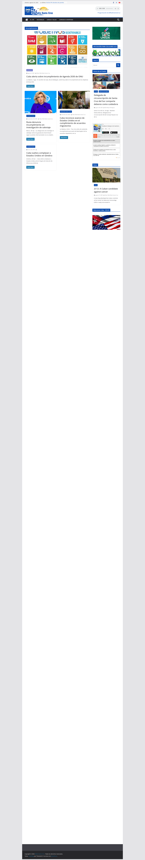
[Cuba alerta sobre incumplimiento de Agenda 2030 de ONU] (57, 49)
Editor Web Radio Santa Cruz (43, 73)
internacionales (31, 115)
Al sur (32, 19)
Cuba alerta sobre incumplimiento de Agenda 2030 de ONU (54, 76)
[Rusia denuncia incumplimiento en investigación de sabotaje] (40, 102)
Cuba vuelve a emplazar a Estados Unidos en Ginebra (39, 154)
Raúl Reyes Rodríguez (110, 107)
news (96, 185)
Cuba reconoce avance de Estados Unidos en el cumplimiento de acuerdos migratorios (73, 121)
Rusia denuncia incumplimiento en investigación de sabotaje (38, 125)
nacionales (40, 19)
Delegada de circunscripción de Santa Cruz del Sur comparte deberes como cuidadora (106, 99)
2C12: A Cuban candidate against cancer (106, 190)
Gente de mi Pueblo (103, 91)
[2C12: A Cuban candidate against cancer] (106, 175)
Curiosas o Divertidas (66, 19)
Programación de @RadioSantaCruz (109, 13)
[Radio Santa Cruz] (27, 20)
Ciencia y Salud (51, 19)
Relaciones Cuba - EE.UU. (66, 111)
